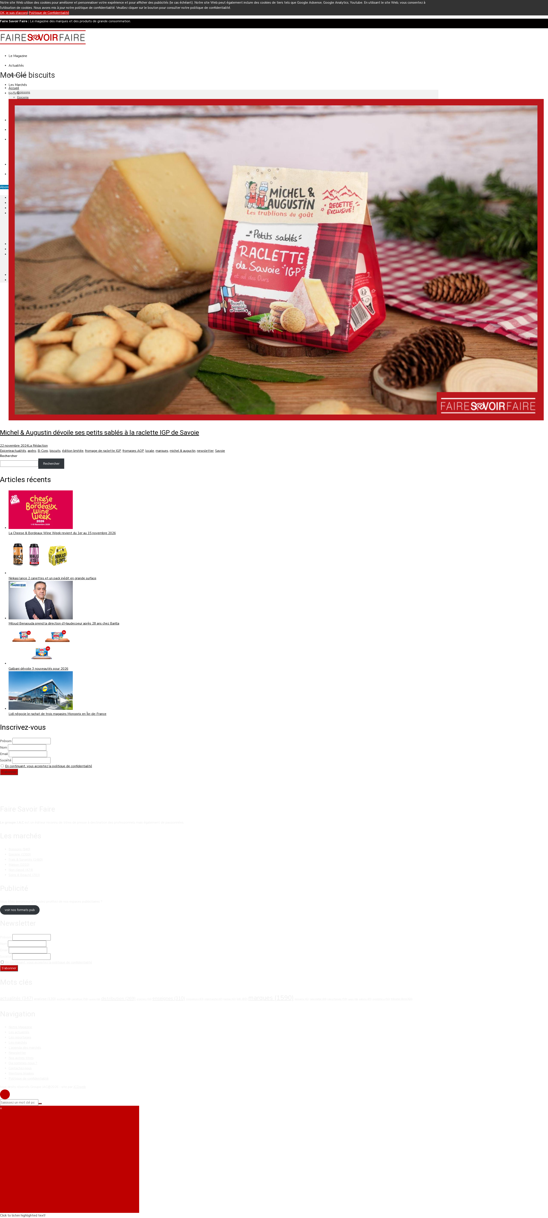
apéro (32, 451)
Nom (3, 747)
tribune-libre (401, 999)
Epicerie (23, 97)
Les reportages (20, 1037)
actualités (19, 451)
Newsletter (17, 1053)
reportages (337, 999)
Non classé (21, 870)
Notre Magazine (20, 1027)
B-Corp (43, 451)
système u (381, 999)
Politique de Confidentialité (49, 13)
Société (5, 760)
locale (149, 451)
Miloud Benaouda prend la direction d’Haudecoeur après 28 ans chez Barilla (64, 623)
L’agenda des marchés (25, 1048)
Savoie (220, 451)
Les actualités (19, 1032)
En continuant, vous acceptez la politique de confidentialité (48, 766)
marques (162, 451)
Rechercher (8, 456)
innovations (195, 999)
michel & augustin (182, 451)
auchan (64, 999)
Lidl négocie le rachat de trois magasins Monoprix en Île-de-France (57, 714)
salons (365, 999)
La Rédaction (38, 445)
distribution (118, 998)
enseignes (168, 998)
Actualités (16, 65)
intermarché (213, 999)
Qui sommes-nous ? (23, 1063)
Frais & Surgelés (26, 859)
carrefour (79, 999)
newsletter (205, 451)
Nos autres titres (21, 1058)
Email (4, 754)
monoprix (302, 999)
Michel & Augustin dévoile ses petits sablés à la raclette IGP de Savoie (99, 432)
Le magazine (18, 56)
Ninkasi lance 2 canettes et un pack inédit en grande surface (52, 578)
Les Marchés (18, 85)
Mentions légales (21, 1073)
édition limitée (72, 451)
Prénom (6, 741)
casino (94, 999)
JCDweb (79, 1087)
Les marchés (18, 1042)
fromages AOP (133, 451)
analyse (45, 998)
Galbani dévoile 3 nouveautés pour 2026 (38, 669)
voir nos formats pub (20, 910)
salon (353, 999)
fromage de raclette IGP (103, 451)
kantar (229, 999)
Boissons (23, 92)
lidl (242, 999)
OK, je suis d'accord (14, 13)
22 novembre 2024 (14, 445)
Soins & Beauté (24, 875)
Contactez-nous (20, 1068)
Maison (19, 865)
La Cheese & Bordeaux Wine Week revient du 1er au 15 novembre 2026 (62, 533)
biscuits (55, 451)
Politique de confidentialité (29, 1078)
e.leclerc (144, 999)
